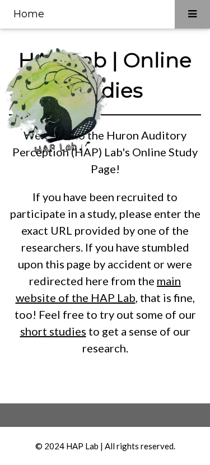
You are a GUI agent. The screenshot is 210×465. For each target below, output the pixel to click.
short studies (53, 331)
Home (28, 14)
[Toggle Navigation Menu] (192, 14)
